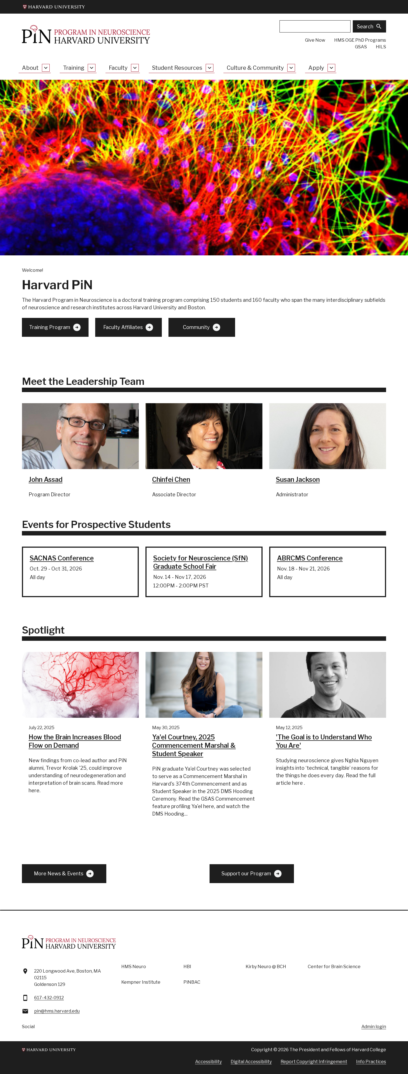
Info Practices (371, 1061)
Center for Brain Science (334, 966)
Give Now (315, 40)
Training (73, 67)
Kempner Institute (140, 982)
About (30, 67)
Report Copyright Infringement (314, 1061)
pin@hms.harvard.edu (57, 1011)
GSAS (361, 46)
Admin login (373, 1026)
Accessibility (208, 1061)
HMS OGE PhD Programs (360, 40)
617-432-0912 (49, 997)
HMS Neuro (133, 966)
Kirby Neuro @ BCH (266, 966)
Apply (316, 67)
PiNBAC (191, 982)
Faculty (118, 67)
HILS (381, 46)
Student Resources (177, 67)
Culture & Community (255, 67)
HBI (187, 966)
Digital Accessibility (251, 1061)
